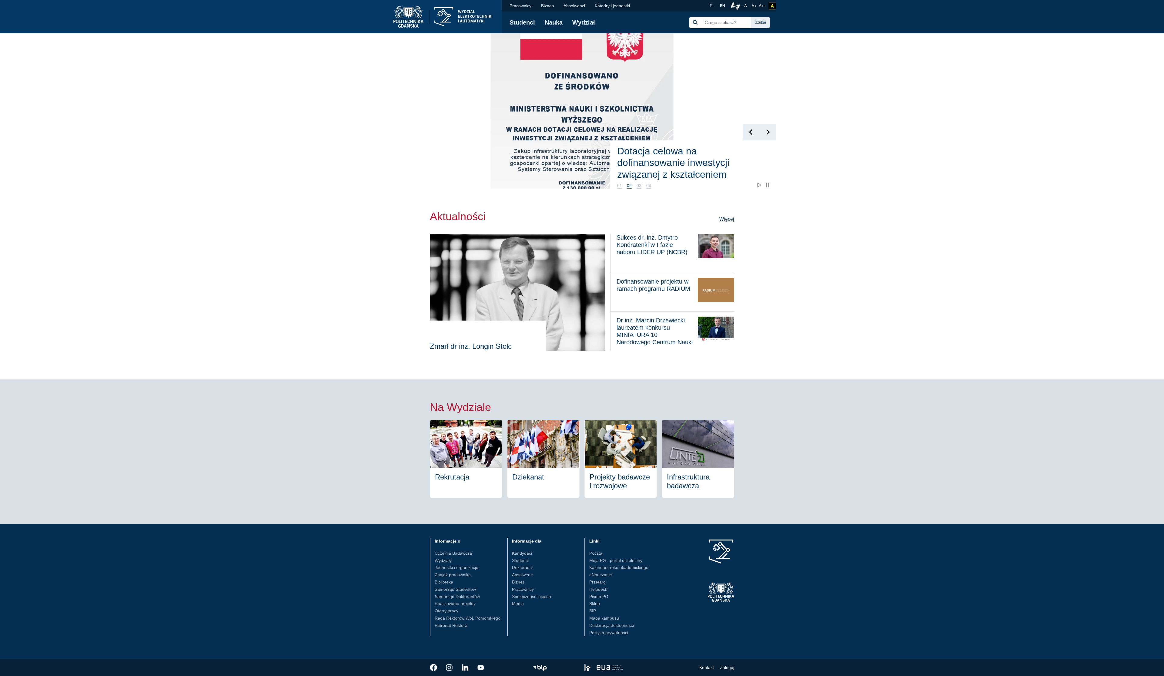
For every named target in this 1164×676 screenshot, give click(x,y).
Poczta (595, 553)
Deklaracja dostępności (611, 625)
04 (648, 185)
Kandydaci (522, 553)
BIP (592, 610)
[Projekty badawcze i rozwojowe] (621, 459)
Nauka (554, 22)
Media (518, 603)
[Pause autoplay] (767, 185)
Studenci (522, 22)
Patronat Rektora (451, 625)
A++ (762, 5)
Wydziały (443, 560)
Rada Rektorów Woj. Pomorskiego (467, 618)
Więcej (726, 219)
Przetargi (598, 582)
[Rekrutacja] (466, 459)
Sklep (594, 603)
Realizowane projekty (455, 603)
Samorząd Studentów (455, 589)
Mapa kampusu (604, 618)
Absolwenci (574, 5)
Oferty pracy (446, 610)
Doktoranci (522, 567)
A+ (754, 5)
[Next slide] (767, 132)
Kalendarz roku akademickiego (618, 567)
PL (712, 6)
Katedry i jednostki (612, 5)
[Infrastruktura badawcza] (698, 459)
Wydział (583, 22)
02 (629, 185)
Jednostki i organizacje (456, 567)
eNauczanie (600, 574)
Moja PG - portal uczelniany (615, 560)
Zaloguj (727, 667)
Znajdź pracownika (453, 574)
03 (639, 185)
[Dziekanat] (543, 459)
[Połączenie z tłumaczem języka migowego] (734, 6)
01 (619, 185)
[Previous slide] (751, 132)
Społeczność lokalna (531, 596)
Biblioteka (444, 582)
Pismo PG (598, 596)
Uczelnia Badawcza (453, 553)
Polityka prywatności (608, 632)
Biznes (547, 5)
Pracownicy (520, 5)
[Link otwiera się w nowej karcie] (433, 667)
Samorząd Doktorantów (457, 596)
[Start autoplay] (759, 185)
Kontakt (706, 667)
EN (722, 6)
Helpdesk (598, 589)
